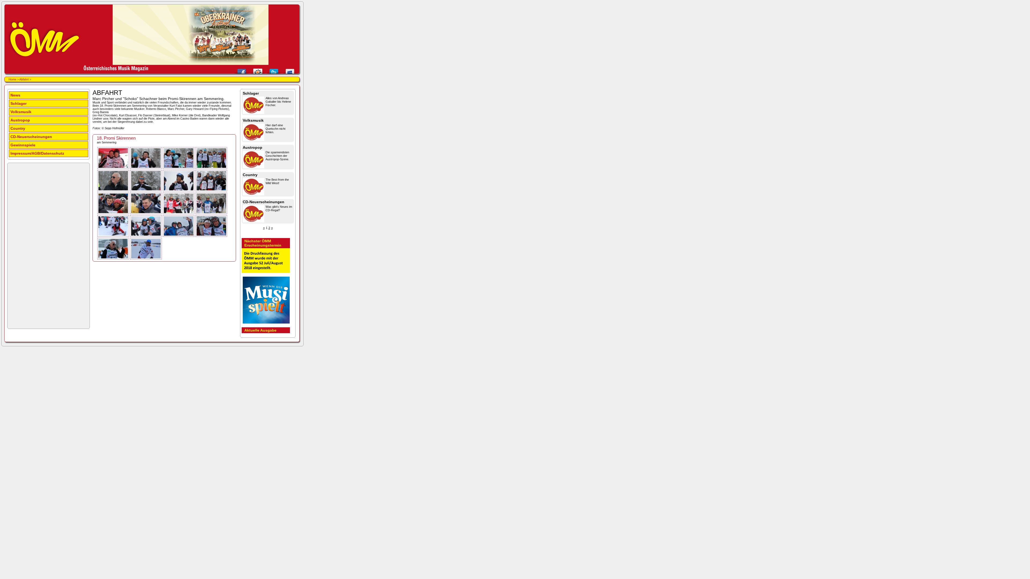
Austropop (20, 120)
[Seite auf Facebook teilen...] (242, 70)
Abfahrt (24, 79)
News (15, 95)
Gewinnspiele (22, 145)
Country (17, 128)
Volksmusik (20, 112)
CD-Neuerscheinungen (31, 137)
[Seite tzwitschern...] (274, 70)
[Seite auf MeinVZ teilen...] (258, 70)
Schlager (18, 103)
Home (12, 79)
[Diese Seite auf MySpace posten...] (290, 70)
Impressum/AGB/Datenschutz (37, 153)
